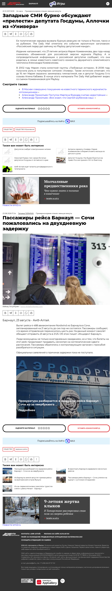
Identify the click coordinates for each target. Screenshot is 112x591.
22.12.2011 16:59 (8, 11)
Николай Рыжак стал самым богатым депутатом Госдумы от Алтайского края (31, 159)
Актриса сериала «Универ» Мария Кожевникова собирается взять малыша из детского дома (86, 151)
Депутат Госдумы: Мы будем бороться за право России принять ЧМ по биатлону (85, 159)
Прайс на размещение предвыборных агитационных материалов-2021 (51, 537)
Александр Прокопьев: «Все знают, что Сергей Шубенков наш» (58, 97)
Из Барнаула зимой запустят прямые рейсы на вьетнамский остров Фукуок (32, 479)
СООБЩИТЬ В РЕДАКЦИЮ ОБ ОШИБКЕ (36, 540)
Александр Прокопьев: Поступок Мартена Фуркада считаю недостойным (64, 95)
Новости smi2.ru (12, 205)
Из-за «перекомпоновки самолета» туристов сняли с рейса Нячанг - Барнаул (33, 487)
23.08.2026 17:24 (9, 213)
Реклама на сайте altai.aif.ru (56, 534)
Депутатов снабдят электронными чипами (32, 149)
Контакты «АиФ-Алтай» (31, 534)
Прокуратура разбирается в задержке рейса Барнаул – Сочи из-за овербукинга (59, 402)
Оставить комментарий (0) (89, 108)
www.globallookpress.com (31, 306)
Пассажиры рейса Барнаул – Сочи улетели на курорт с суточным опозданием (87, 479)
